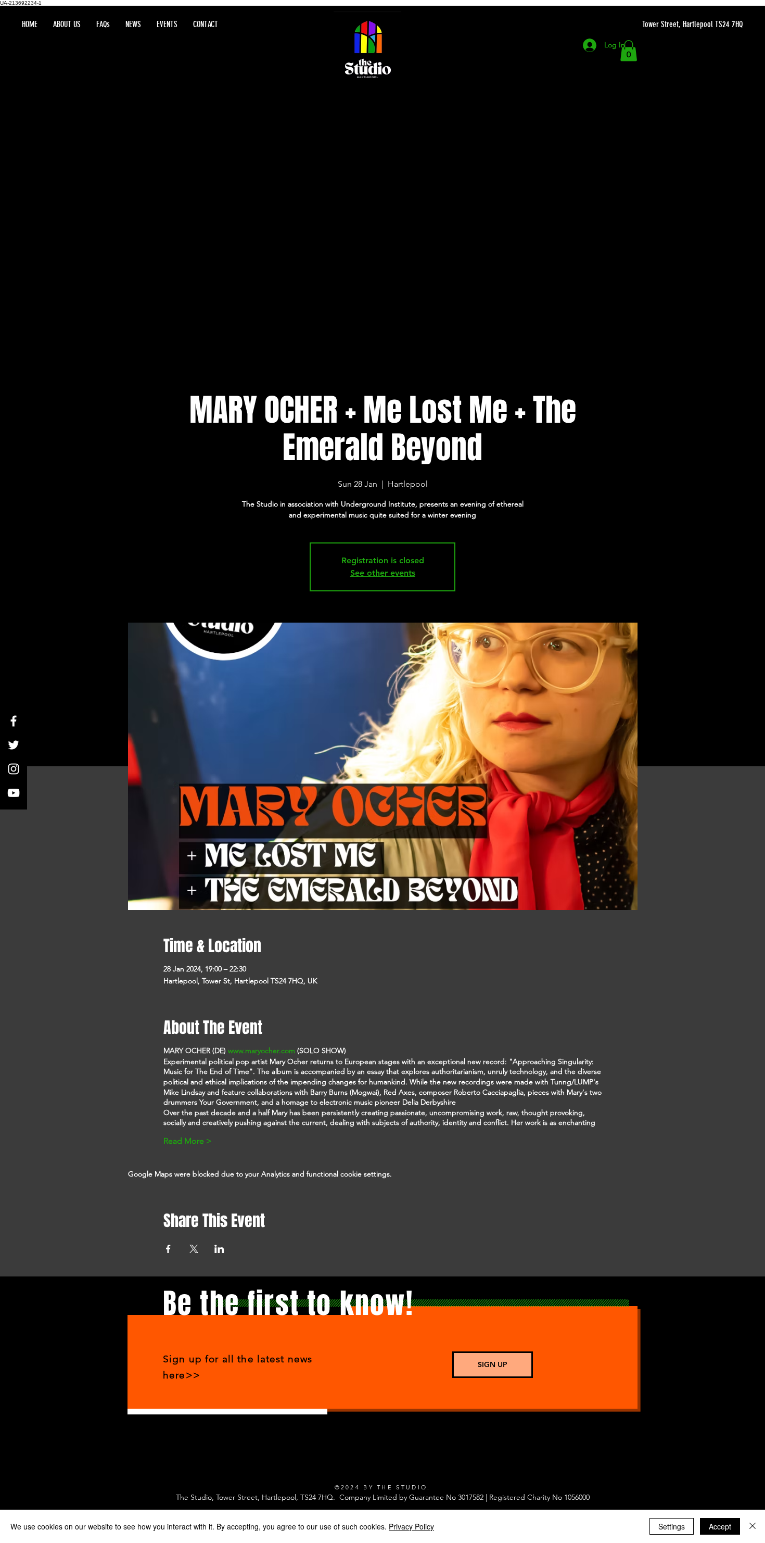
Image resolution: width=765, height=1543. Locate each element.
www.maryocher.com (261, 1050)
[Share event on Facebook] (168, 1249)
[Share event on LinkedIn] (219, 1249)
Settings (671, 1526)
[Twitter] (13, 745)
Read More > (187, 1141)
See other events (382, 573)
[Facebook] (13, 721)
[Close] (752, 1526)
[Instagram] (13, 769)
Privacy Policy (411, 1526)
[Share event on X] (194, 1249)
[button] (629, 50)
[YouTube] (13, 793)
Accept (720, 1526)
